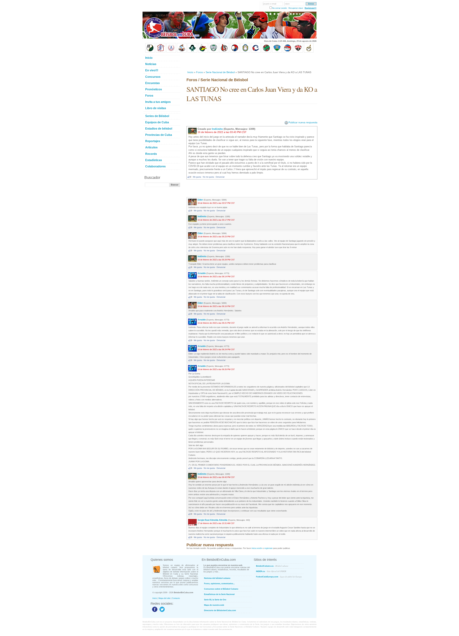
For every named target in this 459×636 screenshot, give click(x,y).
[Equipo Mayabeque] (182, 52)
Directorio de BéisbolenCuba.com (220, 610)
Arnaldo (202, 273)
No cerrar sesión (279, 8)
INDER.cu (271, 571)
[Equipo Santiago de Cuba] (298, 52)
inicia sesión (257, 548)
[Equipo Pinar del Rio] (150, 52)
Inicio (190, 72)
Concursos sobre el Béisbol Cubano (221, 589)
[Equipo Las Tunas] (266, 52)
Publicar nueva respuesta (302, 122)
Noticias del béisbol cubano (217, 578)
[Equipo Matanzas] (203, 52)
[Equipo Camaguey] (256, 52)
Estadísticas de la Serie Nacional (219, 594)
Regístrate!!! (310, 8)
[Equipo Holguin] (277, 52)
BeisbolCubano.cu (272, 565)
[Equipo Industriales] (160, 52)
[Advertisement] (251, 62)
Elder (200, 200)
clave (287, 4)
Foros (199, 72)
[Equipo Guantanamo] (309, 52)
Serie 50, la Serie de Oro (215, 600)
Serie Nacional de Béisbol (220, 72)
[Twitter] (161, 612)
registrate (268, 548)
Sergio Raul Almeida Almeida (212, 520)
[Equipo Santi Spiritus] (235, 52)
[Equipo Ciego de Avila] (245, 52)
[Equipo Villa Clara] (224, 52)
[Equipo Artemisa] (171, 52)
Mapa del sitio (164, 598)
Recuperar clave (295, 8)
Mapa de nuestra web (214, 605)
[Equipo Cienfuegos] (213, 52)
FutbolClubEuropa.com (279, 576)
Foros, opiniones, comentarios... (219, 583)
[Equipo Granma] (287, 52)
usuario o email (269, 4)
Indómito (217, 128)
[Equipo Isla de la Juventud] (192, 52)
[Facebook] (154, 612)
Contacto (176, 598)
